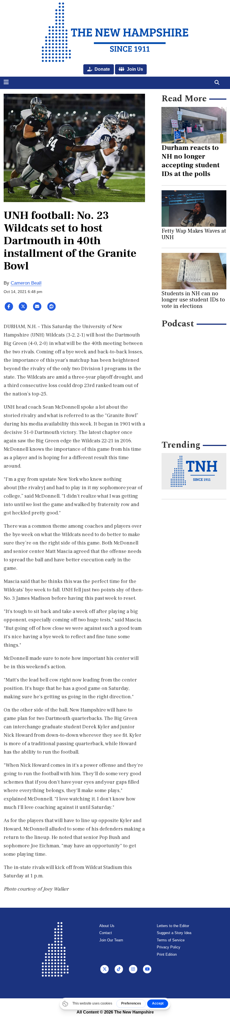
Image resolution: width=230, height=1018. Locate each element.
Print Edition (167, 954)
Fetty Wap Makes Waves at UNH (194, 234)
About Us (106, 926)
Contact (105, 933)
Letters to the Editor (173, 926)
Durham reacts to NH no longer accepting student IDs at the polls (191, 160)
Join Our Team (111, 940)
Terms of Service (171, 940)
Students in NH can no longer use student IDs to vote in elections (193, 300)
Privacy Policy (168, 947)
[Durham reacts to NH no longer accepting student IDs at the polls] (194, 125)
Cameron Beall (26, 283)
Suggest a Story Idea (174, 933)
